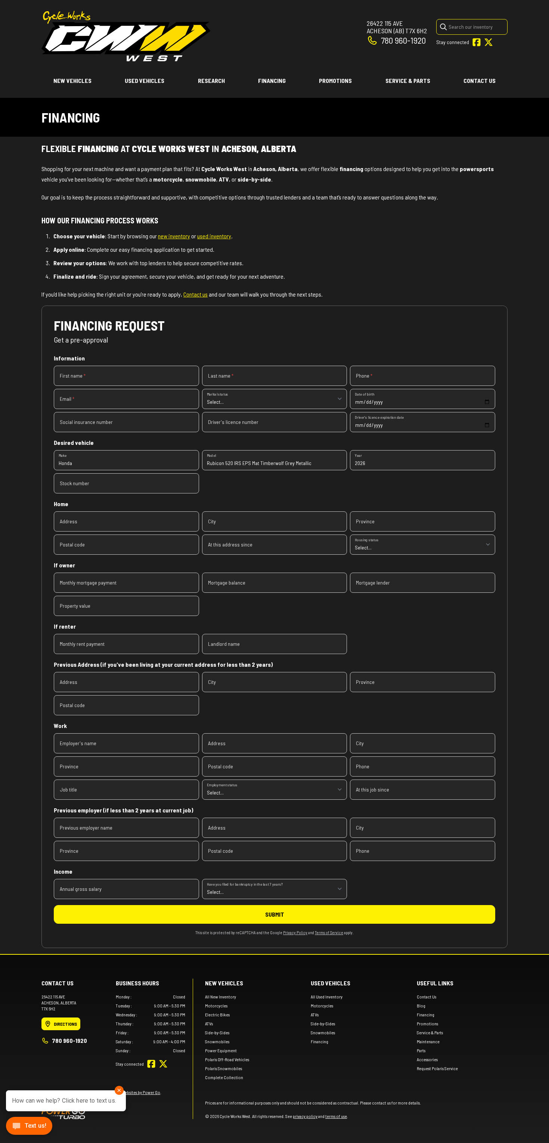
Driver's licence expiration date (379, 417)
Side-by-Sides (217, 1032)
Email (67, 399)
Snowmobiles (217, 1041)
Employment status (222, 784)
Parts (421, 1050)
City (212, 521)
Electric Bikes (217, 1014)
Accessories (427, 1059)
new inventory (174, 235)
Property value (75, 606)
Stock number (74, 483)
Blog (421, 1005)
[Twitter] (488, 42)
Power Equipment (221, 1050)
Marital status (217, 393)
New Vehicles (72, 80)
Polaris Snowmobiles (223, 1068)
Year (358, 455)
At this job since (372, 789)
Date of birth (364, 393)
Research (211, 80)
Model (211, 455)
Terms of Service (329, 932)
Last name (220, 375)
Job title (68, 789)
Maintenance (428, 1041)
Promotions (335, 80)
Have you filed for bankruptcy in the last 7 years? (245, 884)
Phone (364, 375)
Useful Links (435, 982)
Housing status (367, 539)
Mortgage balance (226, 582)
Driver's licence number (233, 422)
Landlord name (224, 644)
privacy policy (305, 1116)
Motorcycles (216, 1005)
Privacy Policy (295, 932)
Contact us (195, 294)
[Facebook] (476, 42)
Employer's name (78, 743)
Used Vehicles (144, 80)
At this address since (230, 544)
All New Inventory (220, 996)
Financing (272, 80)
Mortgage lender (373, 582)
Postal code (72, 544)
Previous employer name (86, 827)
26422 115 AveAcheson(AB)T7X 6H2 (397, 27)
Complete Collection (224, 1077)
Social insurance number (86, 422)
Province (365, 521)
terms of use (336, 1116)
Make (62, 455)
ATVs (209, 1023)
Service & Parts (407, 80)
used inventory (214, 235)
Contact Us (479, 80)
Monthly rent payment (82, 644)
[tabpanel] (151, 1023)
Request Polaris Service (437, 1068)
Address (68, 521)
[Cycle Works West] (126, 36)
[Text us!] (29, 1126)
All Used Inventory (326, 996)
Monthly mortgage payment (88, 582)
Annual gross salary (81, 889)
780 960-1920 (403, 40)
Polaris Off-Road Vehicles (227, 1059)
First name (73, 375)
